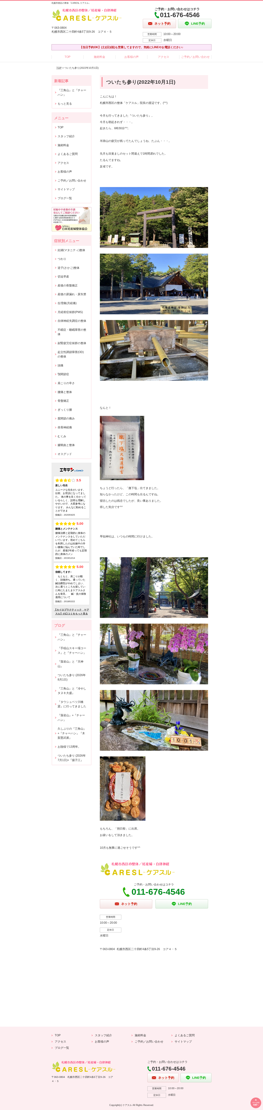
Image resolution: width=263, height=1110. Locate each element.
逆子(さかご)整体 (68, 267)
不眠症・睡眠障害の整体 (72, 332)
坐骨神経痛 (65, 427)
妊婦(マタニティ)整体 (71, 250)
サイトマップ (66, 189)
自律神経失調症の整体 (72, 320)
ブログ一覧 (65, 198)
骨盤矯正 (63, 400)
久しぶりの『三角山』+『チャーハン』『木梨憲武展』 (72, 733)
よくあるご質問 (68, 153)
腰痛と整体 (65, 392)
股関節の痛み (66, 418)
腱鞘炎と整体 (66, 445)
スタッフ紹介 (66, 136)
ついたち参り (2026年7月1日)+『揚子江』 (72, 758)
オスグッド (65, 453)
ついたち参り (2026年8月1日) (72, 677)
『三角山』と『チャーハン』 (72, 92)
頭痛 (60, 365)
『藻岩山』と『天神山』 (70, 664)
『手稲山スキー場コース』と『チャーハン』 (72, 650)
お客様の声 (131, 56)
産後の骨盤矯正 (68, 285)
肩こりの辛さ (66, 383)
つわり (62, 258)
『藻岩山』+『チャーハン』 (71, 717)
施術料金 (99, 56)
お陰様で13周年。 (69, 746)
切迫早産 (63, 276)
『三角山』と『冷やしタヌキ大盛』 (72, 691)
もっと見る (65, 103)
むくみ (62, 436)
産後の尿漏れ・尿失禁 (72, 294)
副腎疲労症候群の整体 (72, 343)
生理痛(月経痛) (67, 303)
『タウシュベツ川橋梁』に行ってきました (72, 704)
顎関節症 (63, 374)
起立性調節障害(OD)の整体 (71, 354)
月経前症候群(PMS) (70, 312)
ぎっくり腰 (65, 409)
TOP (67, 56)
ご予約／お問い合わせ (195, 56)
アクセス (163, 56)
